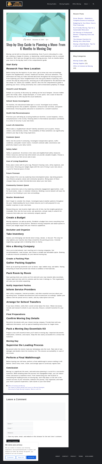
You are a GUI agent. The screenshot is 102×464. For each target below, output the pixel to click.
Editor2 (29, 39)
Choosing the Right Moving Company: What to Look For (24, 389)
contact (65, 456)
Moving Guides (51, 4)
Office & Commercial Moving (16, 385)
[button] (93, 4)
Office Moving (77, 4)
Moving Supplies (64, 4)
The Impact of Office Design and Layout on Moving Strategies (26, 387)
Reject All (21, 457)
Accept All (31, 457)
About (86, 4)
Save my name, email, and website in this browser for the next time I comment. (35, 436)
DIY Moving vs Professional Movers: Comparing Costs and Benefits (83, 34)
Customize (10, 457)
